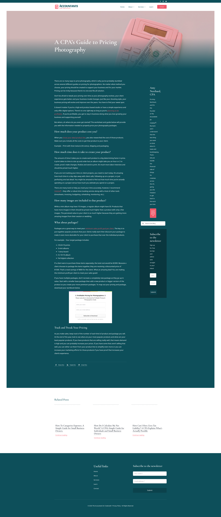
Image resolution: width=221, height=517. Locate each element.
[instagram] (163, 1)
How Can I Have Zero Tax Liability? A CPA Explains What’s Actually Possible (147, 428)
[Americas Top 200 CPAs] (71, 478)
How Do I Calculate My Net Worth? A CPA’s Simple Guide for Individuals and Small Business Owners (109, 429)
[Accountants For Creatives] (58, 465)
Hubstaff (57, 191)
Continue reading (61, 435)
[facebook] (160, 1)
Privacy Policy (116, 506)
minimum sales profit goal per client (99, 228)
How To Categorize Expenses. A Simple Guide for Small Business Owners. (69, 428)
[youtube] (166, 1)
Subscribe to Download (90, 315)
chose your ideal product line (74, 137)
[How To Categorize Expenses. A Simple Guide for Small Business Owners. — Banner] (67, 403)
